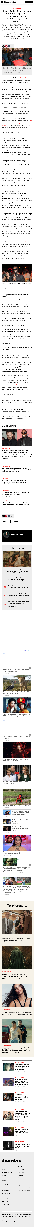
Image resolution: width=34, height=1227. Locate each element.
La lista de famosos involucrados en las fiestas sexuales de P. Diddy (15, 493)
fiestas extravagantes (15, 309)
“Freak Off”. (15, 385)
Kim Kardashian (8, 525)
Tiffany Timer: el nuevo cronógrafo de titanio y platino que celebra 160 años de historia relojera (18, 587)
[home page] (10, 2)
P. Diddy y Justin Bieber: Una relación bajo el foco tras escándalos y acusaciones (16, 504)
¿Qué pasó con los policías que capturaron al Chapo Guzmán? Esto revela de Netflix (18, 579)
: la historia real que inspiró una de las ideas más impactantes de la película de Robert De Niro (18, 604)
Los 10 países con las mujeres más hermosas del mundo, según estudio (17, 1013)
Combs (14, 111)
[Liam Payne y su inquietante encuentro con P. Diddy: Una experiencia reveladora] (17, 438)
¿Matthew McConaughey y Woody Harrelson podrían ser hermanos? (22, 1097)
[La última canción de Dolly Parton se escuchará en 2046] (8, 1131)
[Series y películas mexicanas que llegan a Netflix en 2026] (17, 922)
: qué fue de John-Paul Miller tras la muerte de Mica (22, 1067)
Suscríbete (29, 2)
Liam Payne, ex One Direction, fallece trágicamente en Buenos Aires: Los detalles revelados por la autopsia (17, 469)
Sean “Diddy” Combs (23, 78)
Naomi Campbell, (12, 123)
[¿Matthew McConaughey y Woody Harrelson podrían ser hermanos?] (8, 1097)
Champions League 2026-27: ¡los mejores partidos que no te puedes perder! (18, 595)
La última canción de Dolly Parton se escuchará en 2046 (21, 1131)
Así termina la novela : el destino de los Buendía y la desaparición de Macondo (18, 571)
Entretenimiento (17, 8)
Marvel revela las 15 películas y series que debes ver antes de (15, 976)
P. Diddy (5, 522)
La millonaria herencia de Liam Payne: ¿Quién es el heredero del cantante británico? (15, 482)
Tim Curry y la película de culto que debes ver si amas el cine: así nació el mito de (22, 1115)
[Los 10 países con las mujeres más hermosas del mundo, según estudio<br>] (17, 995)
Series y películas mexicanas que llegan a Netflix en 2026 (16, 939)
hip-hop (9, 87)
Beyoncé (20, 123)
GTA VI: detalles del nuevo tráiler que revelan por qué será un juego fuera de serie (22, 1082)
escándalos (21, 525)
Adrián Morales (23, 42)
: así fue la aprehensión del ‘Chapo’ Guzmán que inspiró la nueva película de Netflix (16, 1050)
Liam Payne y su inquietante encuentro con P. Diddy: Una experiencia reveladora (17, 451)
